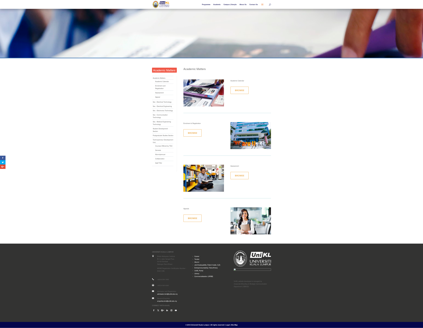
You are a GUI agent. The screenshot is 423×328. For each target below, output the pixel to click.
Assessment (159, 93)
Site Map (234, 325)
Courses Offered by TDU (163, 146)
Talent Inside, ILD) (214, 265)
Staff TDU (158, 163)
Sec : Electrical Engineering (162, 106)
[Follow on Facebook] (154, 310)
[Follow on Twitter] (158, 310)
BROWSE (239, 90)
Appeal (157, 97)
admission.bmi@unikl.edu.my (167, 294)
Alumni (196, 262)
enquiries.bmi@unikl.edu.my (167, 301)
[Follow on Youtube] (176, 310)
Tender (196, 259)
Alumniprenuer (160, 154)
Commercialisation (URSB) (203, 276)
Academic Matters (164, 70)
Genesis (158, 150)
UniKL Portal (198, 270)
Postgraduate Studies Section (163, 135)
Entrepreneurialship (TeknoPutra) (206, 268)
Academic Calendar (162, 81)
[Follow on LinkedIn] (167, 310)
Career (196, 256)
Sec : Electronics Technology (163, 110)
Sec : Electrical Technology (162, 102)
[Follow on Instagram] (171, 310)
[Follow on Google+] (162, 310)
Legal (228, 325)
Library (196, 273)
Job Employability (200, 265)
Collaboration (159, 159)
